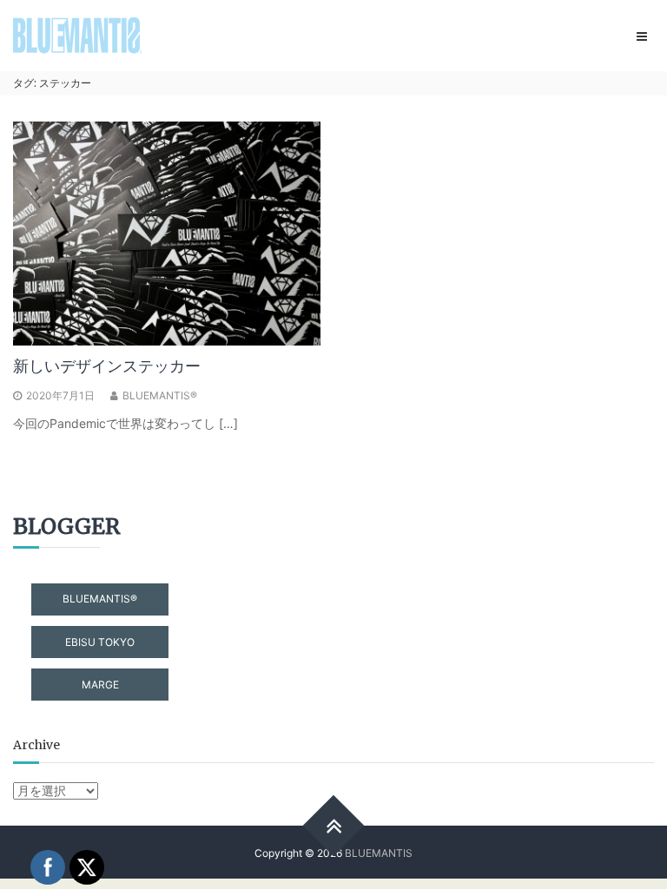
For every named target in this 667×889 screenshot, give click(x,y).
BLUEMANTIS (379, 852)
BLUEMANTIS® (159, 395)
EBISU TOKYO (100, 642)
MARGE (100, 684)
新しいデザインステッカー (107, 366)
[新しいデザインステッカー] (166, 232)
